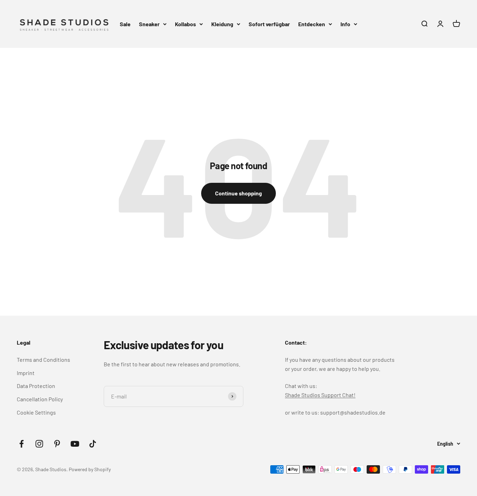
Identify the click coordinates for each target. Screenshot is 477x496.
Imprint (26, 372)
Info (345, 24)
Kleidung (222, 24)
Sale (125, 24)
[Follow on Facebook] (21, 443)
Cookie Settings (36, 412)
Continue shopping (238, 193)
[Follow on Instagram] (39, 443)
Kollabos (185, 24)
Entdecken (311, 24)
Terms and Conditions (43, 359)
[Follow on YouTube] (75, 443)
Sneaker (149, 24)
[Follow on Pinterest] (57, 443)
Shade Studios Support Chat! (320, 394)
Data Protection (36, 385)
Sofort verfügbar (269, 24)
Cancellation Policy (40, 399)
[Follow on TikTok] (92, 443)
